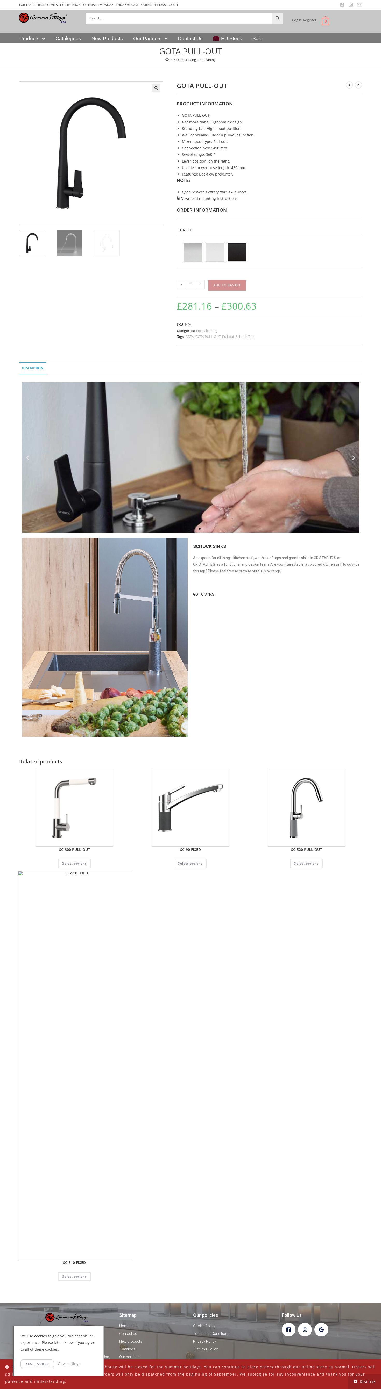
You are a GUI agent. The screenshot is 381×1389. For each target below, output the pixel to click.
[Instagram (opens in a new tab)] (351, 5)
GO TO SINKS (203, 594)
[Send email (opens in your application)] (358, 5)
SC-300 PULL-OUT (74, 849)
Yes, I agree (37, 1364)
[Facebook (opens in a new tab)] (342, 5)
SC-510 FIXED (74, 1262)
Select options (74, 863)
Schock (241, 336)
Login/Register (304, 20)
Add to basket (227, 285)
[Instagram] (305, 1329)
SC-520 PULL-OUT (306, 849)
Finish (186, 230)
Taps (199, 330)
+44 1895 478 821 (165, 5)
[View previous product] (349, 85)
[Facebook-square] (288, 1329)
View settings (69, 1363)
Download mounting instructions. (209, 198)
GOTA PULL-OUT (208, 336)
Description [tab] (32, 368)
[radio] (193, 252)
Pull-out (228, 336)
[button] (156, 88)
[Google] (321, 1329)
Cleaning (209, 59)
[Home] (167, 59)
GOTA (189, 336)
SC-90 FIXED (190, 849)
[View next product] (358, 85)
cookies (40, 1336)
